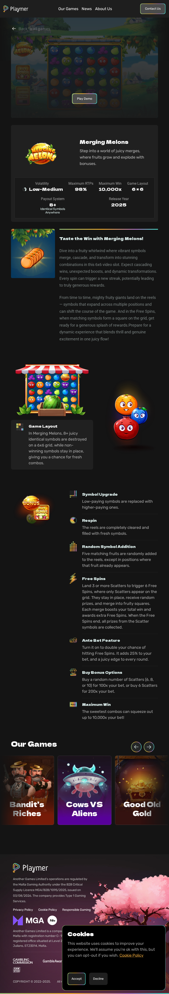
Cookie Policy (47, 910)
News (87, 8)
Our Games (68, 8)
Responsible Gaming (76, 910)
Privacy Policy (23, 910)
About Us (103, 8)
